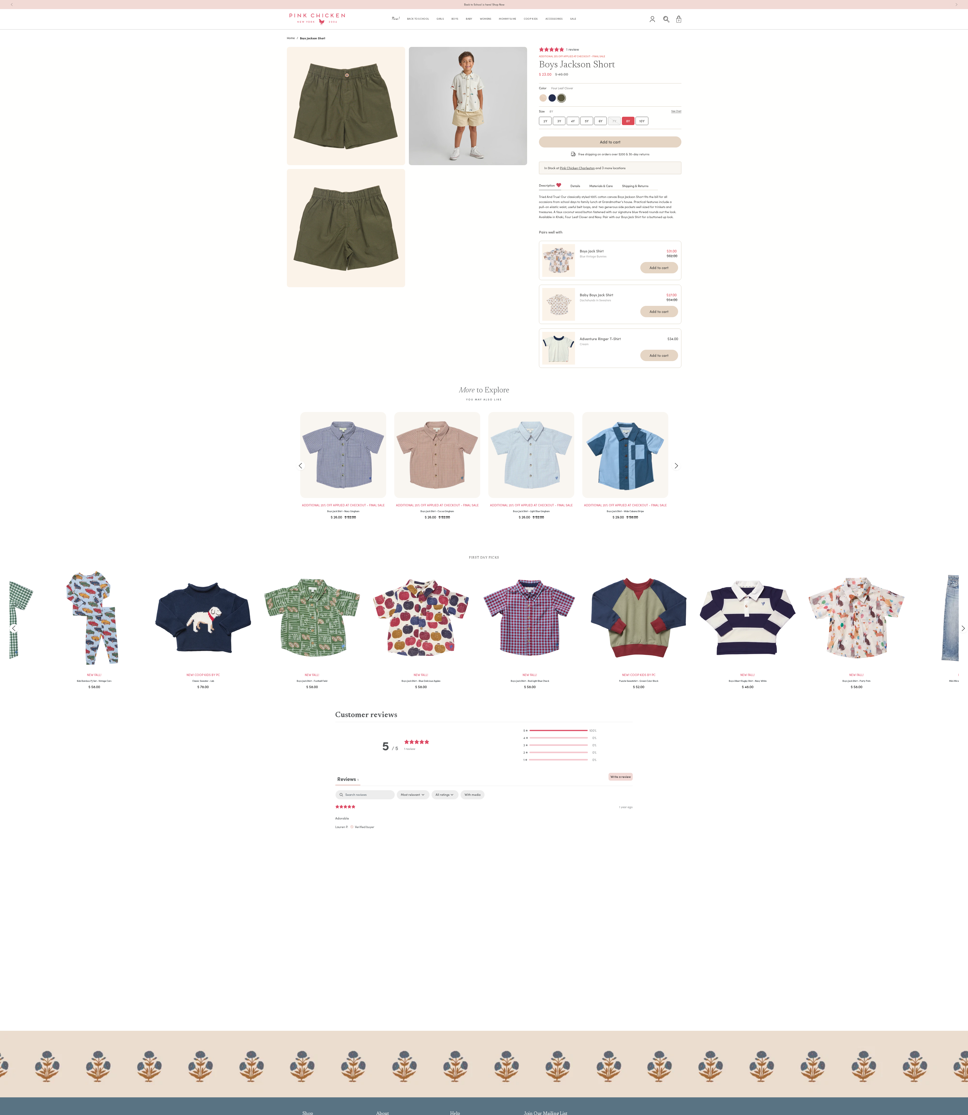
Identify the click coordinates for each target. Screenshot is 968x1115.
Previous (300, 466)
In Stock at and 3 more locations (585, 168)
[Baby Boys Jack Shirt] (558, 304)
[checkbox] (473, 794)
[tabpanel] (484, 822)
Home (291, 38)
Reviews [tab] (347, 778)
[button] (395, 19)
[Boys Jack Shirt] (558, 260)
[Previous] (12, 4)
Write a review (621, 777)
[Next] (956, 4)
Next (676, 466)
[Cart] (679, 19)
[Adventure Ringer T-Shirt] (558, 348)
